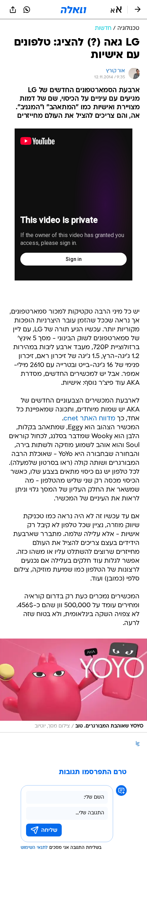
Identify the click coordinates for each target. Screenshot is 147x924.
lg (138, 743)
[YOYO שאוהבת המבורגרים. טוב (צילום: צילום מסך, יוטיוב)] (73, 686)
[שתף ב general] (13, 10)
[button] (116, 9)
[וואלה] (73, 9)
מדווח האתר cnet (89, 418)
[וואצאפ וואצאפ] (26, 9)
